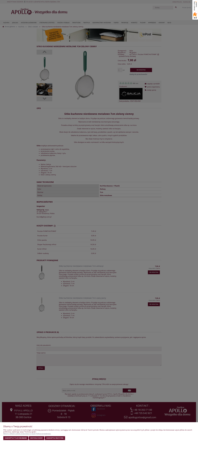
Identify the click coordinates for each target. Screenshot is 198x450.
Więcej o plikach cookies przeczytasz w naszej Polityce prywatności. (27, 434)
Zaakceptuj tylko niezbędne (16, 438)
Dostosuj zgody (36, 438)
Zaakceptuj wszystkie (55, 438)
